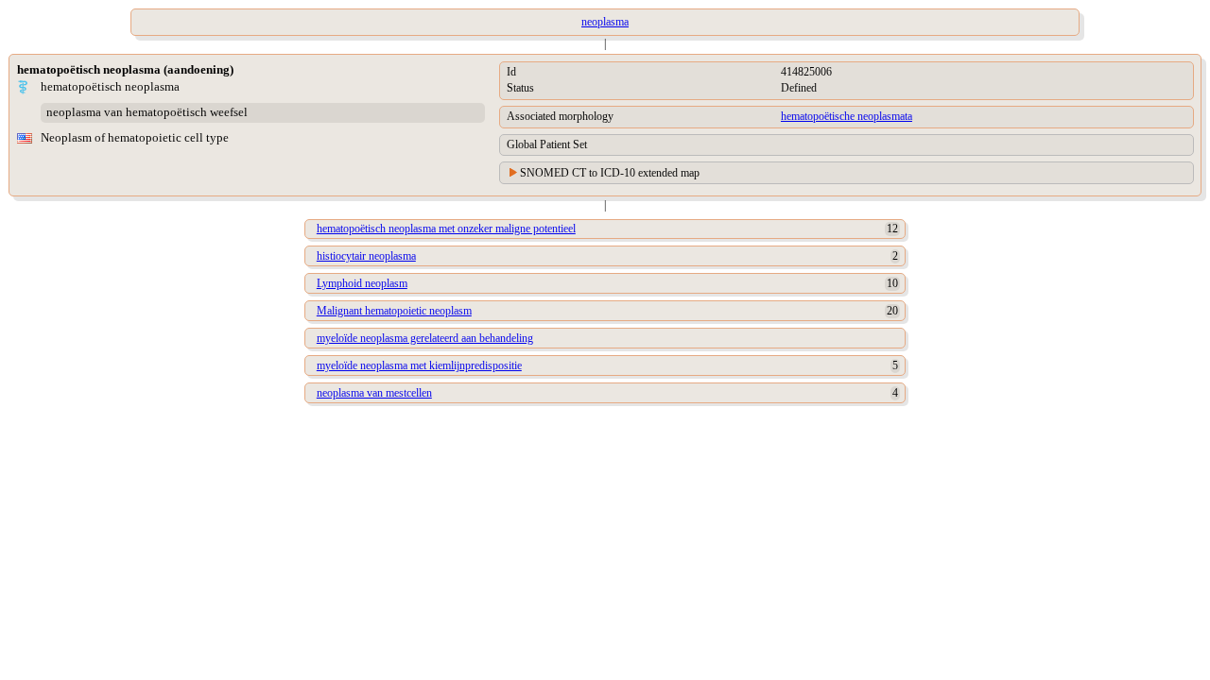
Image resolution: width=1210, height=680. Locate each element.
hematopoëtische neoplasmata (846, 116)
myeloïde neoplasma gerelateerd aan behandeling (425, 338)
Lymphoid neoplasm (362, 283)
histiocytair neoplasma (366, 256)
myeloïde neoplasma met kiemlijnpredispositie (419, 365)
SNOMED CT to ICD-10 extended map (610, 172)
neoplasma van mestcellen (374, 393)
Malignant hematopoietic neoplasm (394, 310)
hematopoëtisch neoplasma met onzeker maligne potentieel (446, 228)
